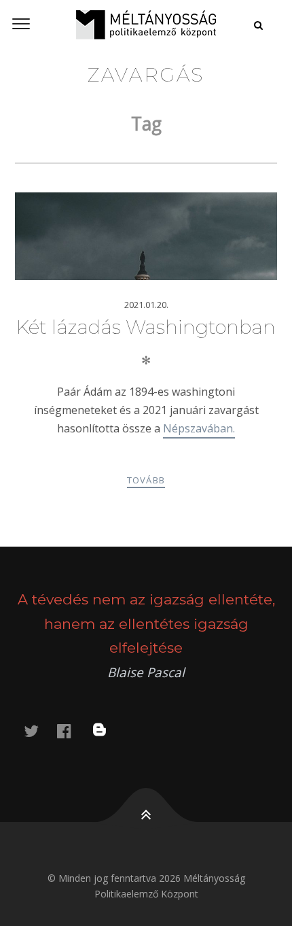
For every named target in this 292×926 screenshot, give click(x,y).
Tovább (146, 480)
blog (108, 730)
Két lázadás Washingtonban (146, 327)
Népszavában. (199, 428)
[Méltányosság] (146, 24)
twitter (39, 730)
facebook (72, 730)
